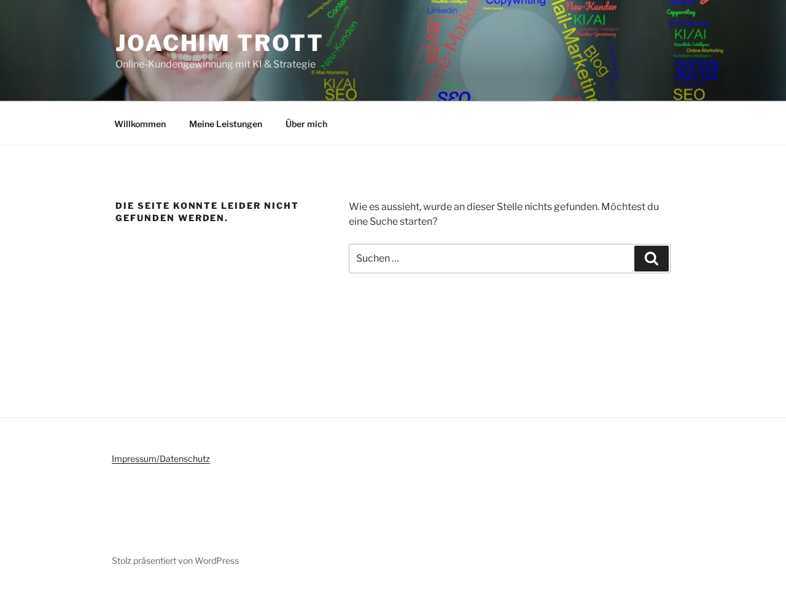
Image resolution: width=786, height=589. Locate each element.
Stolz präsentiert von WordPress (175, 560)
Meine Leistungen (225, 124)
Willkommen (140, 124)
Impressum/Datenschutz (161, 458)
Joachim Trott (219, 43)
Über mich (306, 124)
